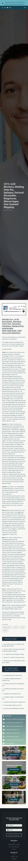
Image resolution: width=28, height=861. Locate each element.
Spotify (15, 627)
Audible (5, 630)
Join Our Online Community (11, 649)
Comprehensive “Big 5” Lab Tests (13, 705)
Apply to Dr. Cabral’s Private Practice (14, 657)
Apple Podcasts (7, 627)
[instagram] (10, 7)
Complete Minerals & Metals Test (13, 675)
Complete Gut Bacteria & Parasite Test (14, 702)
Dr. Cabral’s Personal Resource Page (14, 654)
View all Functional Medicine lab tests (14, 708)
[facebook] (2, 7)
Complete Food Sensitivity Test (12, 694)
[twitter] (5, 7)
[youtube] (7, 7)
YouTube (22, 627)
